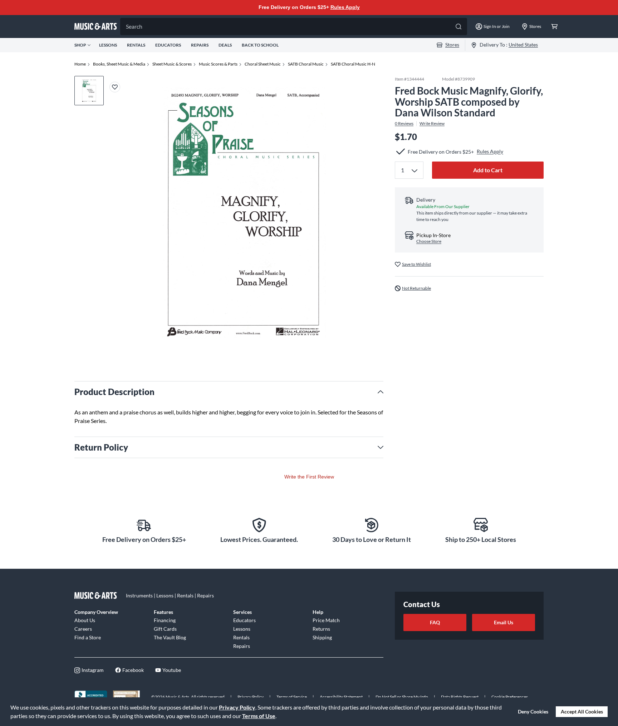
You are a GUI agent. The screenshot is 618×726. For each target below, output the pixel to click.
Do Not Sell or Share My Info (402, 696)
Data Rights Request (460, 696)
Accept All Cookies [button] (582, 711)
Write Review (432, 123)
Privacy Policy (237, 707)
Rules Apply (345, 7)
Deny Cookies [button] (533, 711)
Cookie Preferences (509, 696)
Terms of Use (258, 715)
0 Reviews (404, 123)
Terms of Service (291, 696)
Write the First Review (309, 477)
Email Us (503, 622)
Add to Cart (487, 170)
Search (134, 26)
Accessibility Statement (341, 696)
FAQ (435, 622)
